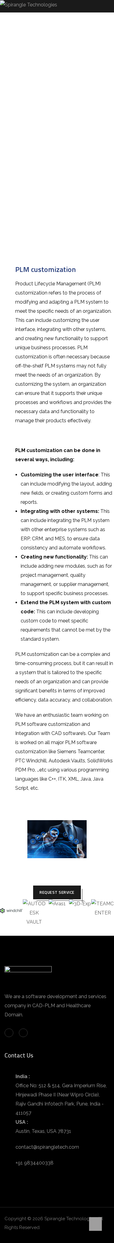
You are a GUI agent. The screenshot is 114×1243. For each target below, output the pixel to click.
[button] (6, 913)
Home (10, 154)
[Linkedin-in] (9, 1033)
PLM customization (45, 269)
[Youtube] (23, 1033)
